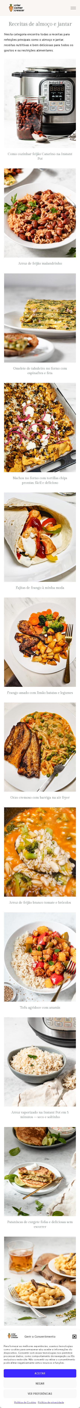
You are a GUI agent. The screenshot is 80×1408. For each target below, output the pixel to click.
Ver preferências (40, 1393)
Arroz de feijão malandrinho (40, 263)
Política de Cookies (25, 1402)
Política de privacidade (51, 1402)
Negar (40, 1383)
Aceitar (40, 1373)
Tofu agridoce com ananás (40, 1008)
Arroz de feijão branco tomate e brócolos (40, 903)
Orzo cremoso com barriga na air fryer (40, 798)
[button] (74, 1336)
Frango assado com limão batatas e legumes (40, 693)
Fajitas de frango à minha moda (40, 588)
